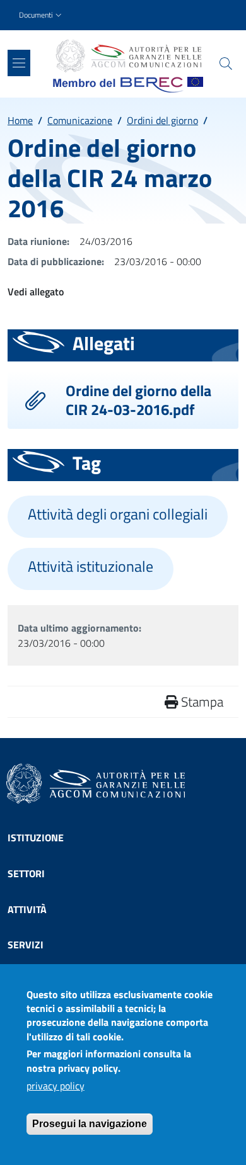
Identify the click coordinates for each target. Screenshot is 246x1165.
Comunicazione (79, 120)
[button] (41, 15)
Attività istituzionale (90, 566)
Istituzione (36, 837)
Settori (26, 873)
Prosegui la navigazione (89, 1123)
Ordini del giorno (162, 120)
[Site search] (225, 63)
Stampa (200, 701)
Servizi (26, 944)
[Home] (128, 56)
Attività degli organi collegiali (118, 514)
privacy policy (55, 1085)
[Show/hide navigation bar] (19, 63)
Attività (27, 909)
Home (20, 120)
